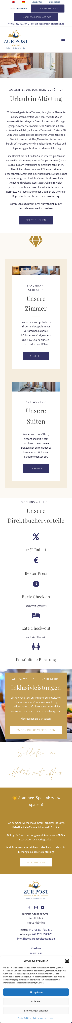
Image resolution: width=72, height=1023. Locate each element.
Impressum (49, 1018)
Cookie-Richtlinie (24, 1018)
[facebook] (29, 907)
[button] (67, 961)
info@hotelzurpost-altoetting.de (47, 24)
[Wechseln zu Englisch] (13, 2)
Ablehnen (36, 1001)
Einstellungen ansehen (36, 1010)
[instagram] (36, 907)
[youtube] (42, 907)
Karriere (36, 948)
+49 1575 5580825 (42, 934)
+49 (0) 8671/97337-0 (18, 24)
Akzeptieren (36, 992)
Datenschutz (38, 1018)
